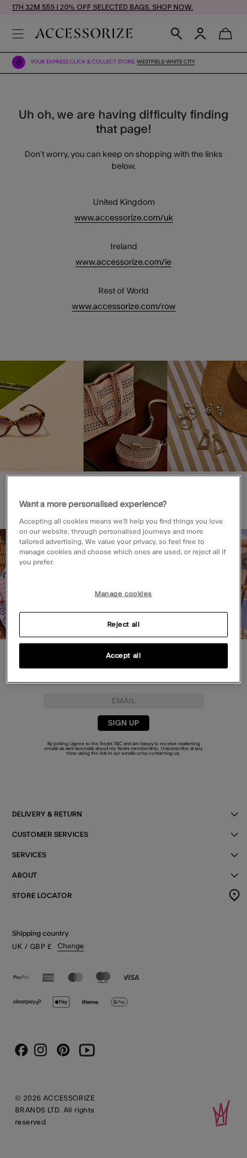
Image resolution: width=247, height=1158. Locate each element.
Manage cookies (123, 594)
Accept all (123, 655)
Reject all (123, 624)
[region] (123, 579)
